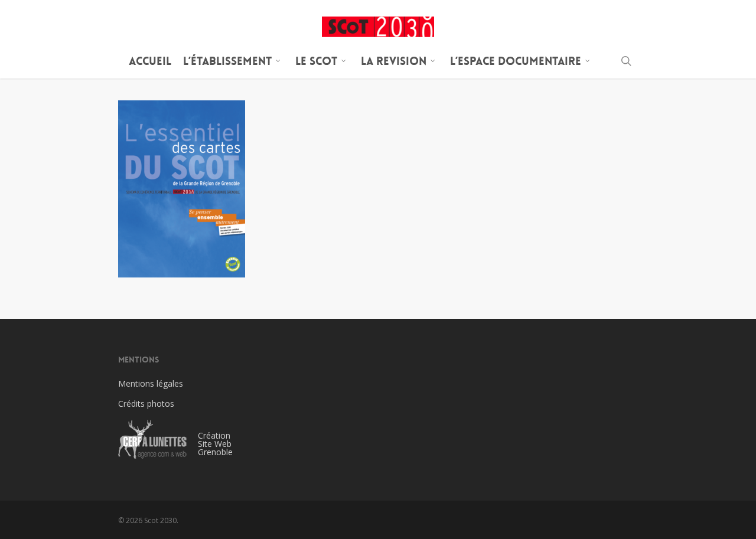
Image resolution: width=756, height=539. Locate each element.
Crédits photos (146, 403)
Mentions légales (150, 383)
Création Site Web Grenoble (215, 444)
